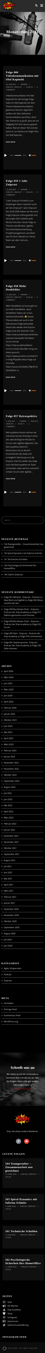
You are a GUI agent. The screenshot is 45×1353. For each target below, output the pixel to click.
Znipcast (18, 87)
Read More (10, 142)
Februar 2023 (10, 750)
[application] (22, 155)
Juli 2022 (8, 793)
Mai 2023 (8, 732)
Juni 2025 (8, 683)
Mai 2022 (8, 805)
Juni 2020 (8, 945)
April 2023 (8, 738)
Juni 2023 (8, 726)
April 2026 (8, 671)
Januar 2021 (9, 903)
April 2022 (8, 811)
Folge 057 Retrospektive (21, 416)
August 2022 (10, 787)
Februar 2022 (10, 823)
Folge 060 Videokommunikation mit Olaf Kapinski (22, 76)
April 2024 (8, 701)
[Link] (18, 1141)
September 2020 (11, 927)
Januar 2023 (9, 756)
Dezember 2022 (11, 762)
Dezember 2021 (11, 836)
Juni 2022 (8, 799)
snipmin (24, 84)
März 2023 (9, 744)
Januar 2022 (9, 829)
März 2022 (9, 817)
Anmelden (9, 1003)
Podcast (9, 87)
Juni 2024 (8, 695)
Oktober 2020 (10, 921)
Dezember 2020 (11, 909)
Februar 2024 (10, 707)
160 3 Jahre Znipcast (13, 574)
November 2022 (11, 768)
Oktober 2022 (10, 775)
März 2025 (9, 689)
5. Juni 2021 (10, 421)
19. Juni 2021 (11, 189)
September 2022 (11, 781)
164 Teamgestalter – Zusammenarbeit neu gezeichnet (19, 1167)
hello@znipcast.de (22, 1088)
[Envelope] (26, 1141)
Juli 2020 (8, 939)
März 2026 (9, 677)
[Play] (5, 155)
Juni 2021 (8, 872)
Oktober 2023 (10, 720)
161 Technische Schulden (15, 559)
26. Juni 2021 (11, 84)
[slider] (35, 157)
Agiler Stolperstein (12, 968)
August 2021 (10, 860)
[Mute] (30, 155)
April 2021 (8, 884)
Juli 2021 (8, 866)
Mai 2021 (8, 878)
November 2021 (11, 842)
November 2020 (11, 915)
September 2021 (11, 854)
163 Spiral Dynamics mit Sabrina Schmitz (23, 553)
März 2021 (9, 890)
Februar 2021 (10, 897)
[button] (4, 1348)
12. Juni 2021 (11, 295)
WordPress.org (11, 1021)
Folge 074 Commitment (31, 636)
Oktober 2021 (10, 848)
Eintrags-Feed (10, 1009)
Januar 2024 (9, 714)
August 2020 (10, 933)
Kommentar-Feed (12, 1015)
